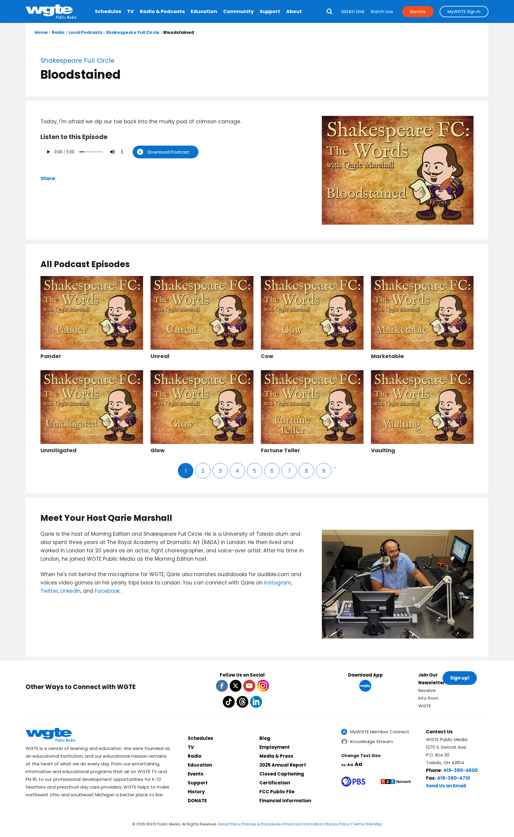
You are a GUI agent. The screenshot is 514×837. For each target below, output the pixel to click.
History (196, 792)
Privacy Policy (337, 824)
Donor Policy (229, 824)
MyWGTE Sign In (464, 12)
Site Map (374, 824)
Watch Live (381, 12)
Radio (58, 32)
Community (238, 11)
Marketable (387, 356)
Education (204, 11)
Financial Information (285, 800)
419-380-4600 (460, 770)
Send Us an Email (446, 786)
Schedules (108, 11)
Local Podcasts (85, 32)
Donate (418, 12)
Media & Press (276, 756)
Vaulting (383, 450)
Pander (50, 356)
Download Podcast (168, 152)
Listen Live (352, 11)
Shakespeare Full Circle (132, 32)
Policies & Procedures (262, 824)
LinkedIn (70, 591)
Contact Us (439, 732)
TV (130, 11)
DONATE (197, 800)
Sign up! (459, 678)
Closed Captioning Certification (281, 778)
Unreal (160, 356)
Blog (264, 738)
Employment (274, 747)
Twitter (49, 591)
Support (270, 11)
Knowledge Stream (371, 741)
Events (195, 774)
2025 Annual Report (282, 765)
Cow (267, 356)
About (294, 11)
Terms (358, 824)
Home (41, 32)
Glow (158, 450)
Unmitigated (58, 450)
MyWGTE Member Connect (379, 732)
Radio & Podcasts (162, 11)
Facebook (108, 591)
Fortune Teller (280, 450)
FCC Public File (276, 792)
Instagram (277, 582)
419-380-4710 (453, 778)
